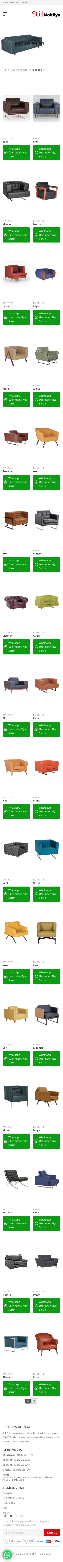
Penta (36, 1295)
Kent (5, 883)
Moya (36, 1130)
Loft (5, 1047)
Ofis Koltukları (18, 69)
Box (5, 553)
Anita (6, 388)
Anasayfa (7, 1492)
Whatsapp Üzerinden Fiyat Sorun (17, 152)
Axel (35, 471)
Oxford (7, 1295)
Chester (7, 635)
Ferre (36, 718)
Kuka (6, 965)
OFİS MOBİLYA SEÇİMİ (14, 1498)
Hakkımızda (9, 1502)
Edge (5, 141)
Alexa (36, 388)
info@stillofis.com (21, 1469)
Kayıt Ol (52, 1532)
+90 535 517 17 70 (24, 1454)
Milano (7, 224)
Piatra (6, 1377)
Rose (36, 1377)
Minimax (38, 1047)
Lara (35, 965)
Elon (35, 141)
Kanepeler (8, 138)
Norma (37, 224)
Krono (37, 883)
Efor (5, 718)
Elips (36, 306)
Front (36, 800)
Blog (5, 1507)
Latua (6, 306)
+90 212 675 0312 (21, 1459)
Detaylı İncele (16, 129)
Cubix (36, 635)
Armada (7, 471)
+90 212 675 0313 (21, 1464)
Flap (5, 800)
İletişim (6, 1512)
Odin (36, 1212)
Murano (7, 1212)
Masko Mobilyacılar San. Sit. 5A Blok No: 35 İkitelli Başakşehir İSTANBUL (27, 1479)
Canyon (37, 553)
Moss (6, 1130)
